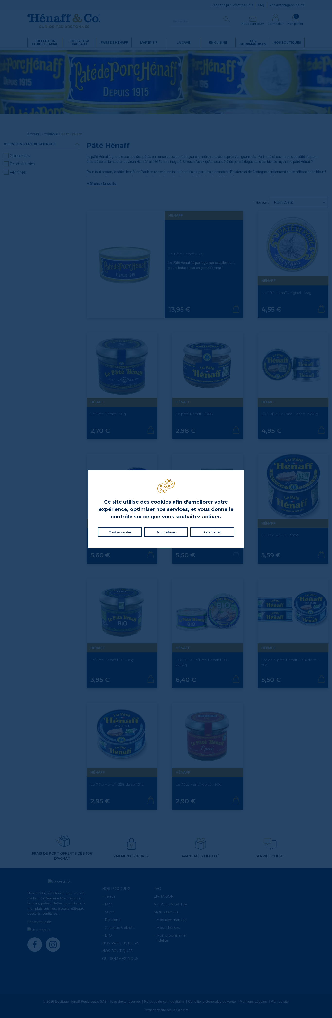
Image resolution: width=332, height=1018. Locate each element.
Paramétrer (212, 532)
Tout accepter (120, 532)
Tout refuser (166, 532)
